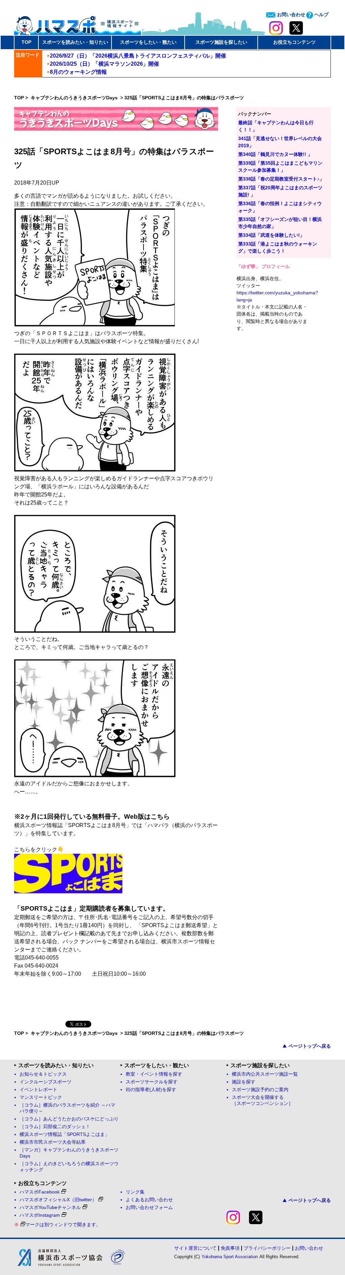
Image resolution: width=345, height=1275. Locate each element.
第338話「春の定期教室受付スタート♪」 (281, 179)
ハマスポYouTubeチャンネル (50, 1207)
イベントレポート (38, 1089)
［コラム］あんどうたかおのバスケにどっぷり (69, 1118)
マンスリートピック (41, 1097)
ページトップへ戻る (309, 1046)
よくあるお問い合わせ (149, 1199)
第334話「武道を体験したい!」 (271, 235)
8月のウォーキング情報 (78, 72)
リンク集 (135, 1192)
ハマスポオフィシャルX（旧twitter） (58, 1199)
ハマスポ (77, 23)
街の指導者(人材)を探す (151, 1089)
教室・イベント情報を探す (154, 1074)
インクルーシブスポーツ (45, 1081)
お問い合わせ (290, 14)
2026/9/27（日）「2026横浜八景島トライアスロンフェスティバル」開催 (138, 56)
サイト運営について (195, 1248)
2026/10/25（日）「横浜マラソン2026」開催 (104, 64)
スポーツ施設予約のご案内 (260, 1089)
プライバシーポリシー (267, 1248)
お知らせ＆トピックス (43, 1074)
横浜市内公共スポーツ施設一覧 (265, 1074)
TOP (26, 42)
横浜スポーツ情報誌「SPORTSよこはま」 (64, 1134)
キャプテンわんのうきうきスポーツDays (75, 97)
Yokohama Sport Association (229, 1256)
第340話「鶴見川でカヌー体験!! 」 (275, 154)
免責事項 (230, 1248)
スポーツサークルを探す (152, 1081)
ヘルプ (320, 14)
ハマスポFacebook (40, 1192)
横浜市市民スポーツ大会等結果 (53, 1142)
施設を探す (243, 1081)
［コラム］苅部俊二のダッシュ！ (55, 1126)
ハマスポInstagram (40, 1215)
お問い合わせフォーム (149, 1207)
